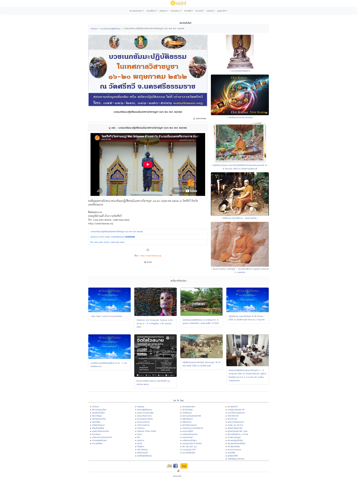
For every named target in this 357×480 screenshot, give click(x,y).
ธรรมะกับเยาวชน (144, 415)
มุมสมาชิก (221, 10)
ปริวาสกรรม (142, 449)
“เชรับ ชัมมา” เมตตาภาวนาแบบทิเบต (106, 316)
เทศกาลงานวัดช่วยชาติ (102, 437)
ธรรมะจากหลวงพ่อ (145, 412)
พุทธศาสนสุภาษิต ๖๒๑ (238, 431)
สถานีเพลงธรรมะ (189, 424)
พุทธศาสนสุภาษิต (235, 428)
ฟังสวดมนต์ (142, 452)
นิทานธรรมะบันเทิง (145, 418)
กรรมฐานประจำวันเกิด (192, 443)
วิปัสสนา (140, 446)
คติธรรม (163, 10)
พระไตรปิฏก (187, 409)
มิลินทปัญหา (187, 418)
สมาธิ (139, 443)
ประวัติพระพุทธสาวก (236, 412)
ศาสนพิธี (187, 10)
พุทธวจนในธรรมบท (236, 421)
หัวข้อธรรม (187, 412)
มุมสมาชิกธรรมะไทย (100, 431)
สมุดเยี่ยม (96, 421)
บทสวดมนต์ (187, 437)
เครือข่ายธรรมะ (98, 424)
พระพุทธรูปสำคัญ (235, 440)
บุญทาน (140, 440)
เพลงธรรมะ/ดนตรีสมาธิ (192, 428)
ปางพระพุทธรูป (234, 437)
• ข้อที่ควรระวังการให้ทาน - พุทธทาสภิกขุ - (239, 218)
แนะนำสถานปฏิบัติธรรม (110, 28)
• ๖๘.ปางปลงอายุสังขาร (240, 70)
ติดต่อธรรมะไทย (99, 418)
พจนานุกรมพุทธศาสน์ (191, 415)
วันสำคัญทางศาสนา (236, 458)
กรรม (139, 434)
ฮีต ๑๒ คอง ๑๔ (189, 446)
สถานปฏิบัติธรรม (144, 409)
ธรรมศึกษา (151, 10)
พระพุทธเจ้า (233, 406)
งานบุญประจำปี (189, 449)
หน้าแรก (94, 28)
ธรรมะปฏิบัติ (187, 431)
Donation (96, 434)
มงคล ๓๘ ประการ (235, 424)
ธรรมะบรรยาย (143, 421)
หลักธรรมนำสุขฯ (189, 440)
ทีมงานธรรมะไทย (99, 409)
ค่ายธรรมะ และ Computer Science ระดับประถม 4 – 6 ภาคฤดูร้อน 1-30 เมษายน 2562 (155, 323)
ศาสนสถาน (175, 10)
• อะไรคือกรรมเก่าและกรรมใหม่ (240, 117)
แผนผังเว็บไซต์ (98, 412)
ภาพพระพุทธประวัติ (236, 409)
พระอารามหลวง (234, 449)
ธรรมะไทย (177, 476)
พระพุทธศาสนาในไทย (236, 443)
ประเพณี (199, 10)
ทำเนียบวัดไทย (234, 446)
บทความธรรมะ (143, 424)
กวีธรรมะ (141, 428)
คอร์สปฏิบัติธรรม (144, 455)
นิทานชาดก (232, 418)
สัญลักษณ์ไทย (98, 428)
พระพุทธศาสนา (136, 10)
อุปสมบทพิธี (233, 455)
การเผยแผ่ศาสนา (99, 440)
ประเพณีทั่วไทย (188, 452)
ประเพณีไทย (97, 443)
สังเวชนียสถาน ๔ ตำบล (238, 434)
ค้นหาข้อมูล (97, 415)
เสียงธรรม (186, 421)
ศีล (138, 437)
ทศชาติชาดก (233, 415)
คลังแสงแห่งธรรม (190, 434)
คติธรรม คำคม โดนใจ (146, 431)
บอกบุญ (210, 10)
